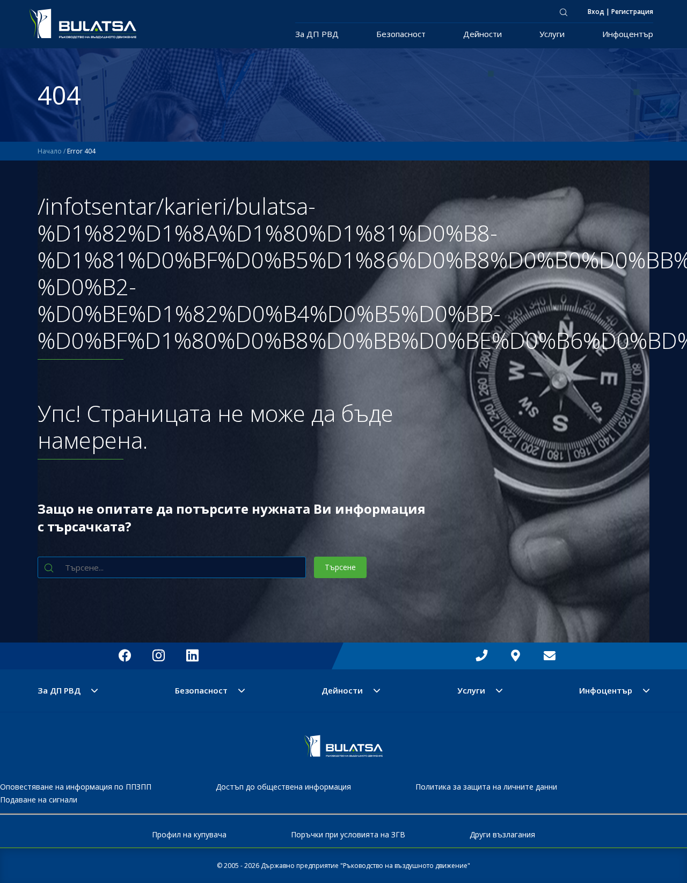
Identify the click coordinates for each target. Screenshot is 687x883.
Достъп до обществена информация (283, 787)
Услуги (552, 33)
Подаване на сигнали (38, 799)
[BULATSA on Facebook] (125, 656)
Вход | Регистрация (620, 11)
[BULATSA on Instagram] (158, 656)
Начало (50, 151)
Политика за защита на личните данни (486, 787)
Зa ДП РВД (317, 33)
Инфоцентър (627, 33)
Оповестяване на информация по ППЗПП (75, 787)
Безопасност (401, 33)
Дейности (482, 33)
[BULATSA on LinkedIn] (192, 656)
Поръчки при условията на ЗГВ (348, 834)
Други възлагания (502, 834)
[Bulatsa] (343, 754)
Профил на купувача (189, 834)
